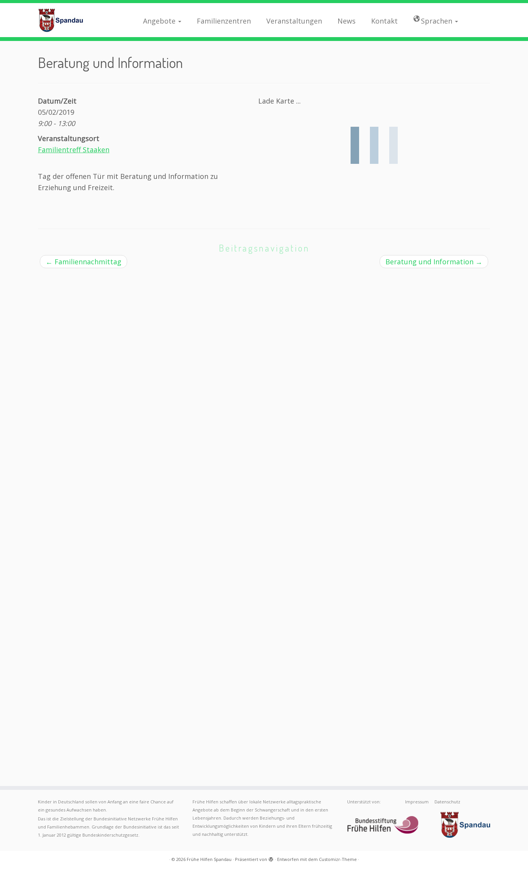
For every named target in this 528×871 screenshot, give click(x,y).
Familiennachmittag (83, 261)
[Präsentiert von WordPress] (271, 858)
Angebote (160, 21)
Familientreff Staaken (73, 149)
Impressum (417, 802)
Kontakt (384, 21)
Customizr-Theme (338, 859)
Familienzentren (224, 21)
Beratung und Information (433, 261)
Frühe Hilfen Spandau (209, 859)
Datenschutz (447, 802)
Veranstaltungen (294, 21)
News (346, 21)
